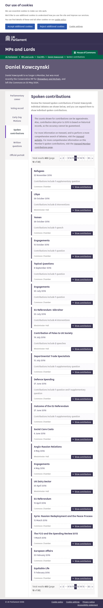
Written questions (17, 144)
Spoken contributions (17, 132)
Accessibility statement (88, 605)
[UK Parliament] (16, 38)
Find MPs (41, 57)
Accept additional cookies (20, 26)
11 (73, 158)
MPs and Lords (20, 49)
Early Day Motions (17, 119)
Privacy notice (89, 602)
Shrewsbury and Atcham (48, 79)
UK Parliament (11, 57)
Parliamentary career (17, 97)
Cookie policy (57, 602)
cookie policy (60, 20)
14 (81, 158)
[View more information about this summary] (63, 178)
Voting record (17, 108)
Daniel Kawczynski (55, 57)
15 (83, 158)
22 (89, 158)
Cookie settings (76, 26)
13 (78, 158)
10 (70, 158)
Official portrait (17, 155)
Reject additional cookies (52, 26)
